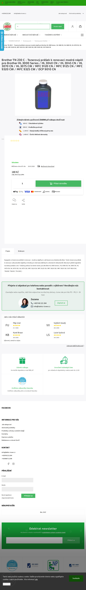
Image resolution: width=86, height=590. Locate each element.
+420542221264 (7, 455)
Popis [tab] (8, 251)
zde (36, 579)
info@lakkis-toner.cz (42, 306)
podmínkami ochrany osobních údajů (53, 532)
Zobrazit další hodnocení (75, 346)
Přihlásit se (71, 540)
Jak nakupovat (62, 13)
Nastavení (7, 584)
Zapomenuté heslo (8, 498)
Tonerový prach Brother (41, 218)
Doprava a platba (7, 437)
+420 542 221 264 (40, 303)
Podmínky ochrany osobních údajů (13, 431)
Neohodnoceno (25, 140)
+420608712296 (7, 459)
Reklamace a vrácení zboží (10, 440)
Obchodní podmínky (75, 13)
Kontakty (5, 434)
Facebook (8, 463)
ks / (43, 512)
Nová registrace (7, 495)
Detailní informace (17, 155)
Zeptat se (61, 303)
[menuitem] (11, 35)
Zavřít (79, 208)
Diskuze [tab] (21, 251)
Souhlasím (76, 578)
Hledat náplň (58, 26)
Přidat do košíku (60, 183)
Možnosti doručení (47, 166)
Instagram (13, 463)
